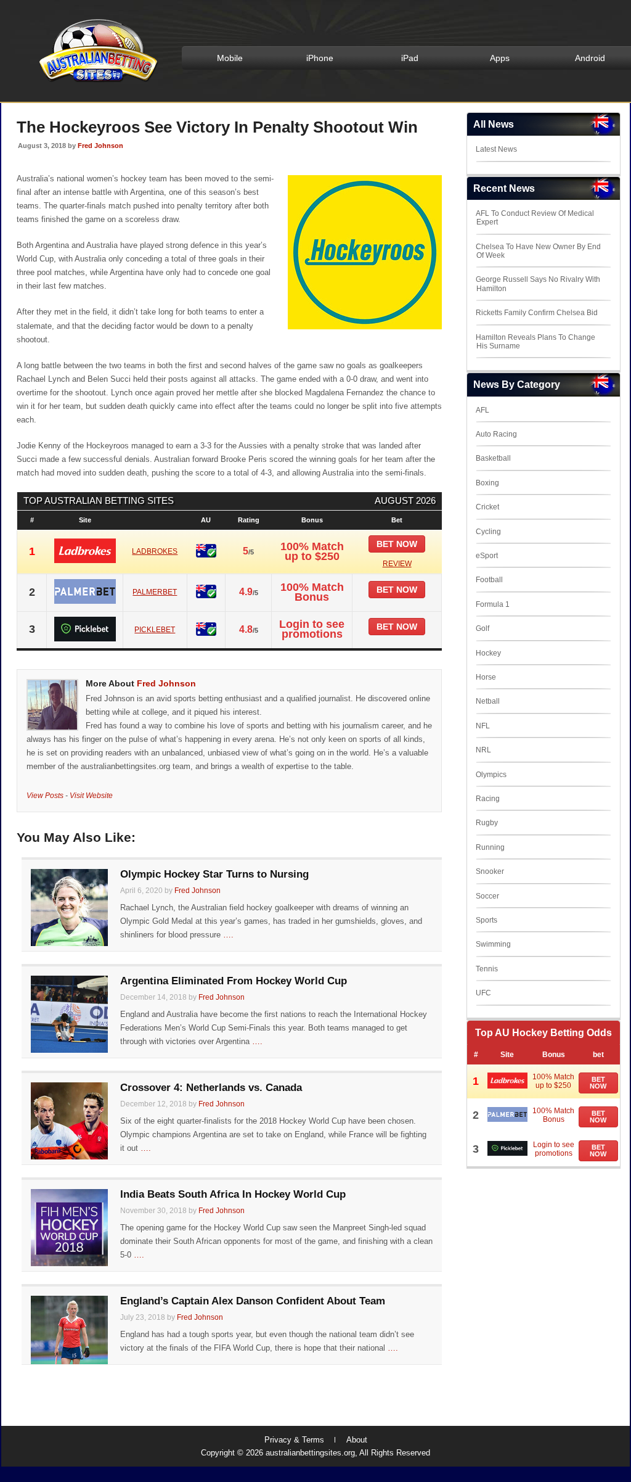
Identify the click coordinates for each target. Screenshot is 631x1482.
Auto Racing (496, 434)
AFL (482, 410)
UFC (483, 993)
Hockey (488, 653)
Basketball (493, 458)
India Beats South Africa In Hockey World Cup (233, 1194)
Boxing (487, 483)
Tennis (487, 969)
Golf (482, 628)
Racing (488, 798)
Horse (486, 677)
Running (490, 847)
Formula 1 (493, 604)
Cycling (488, 531)
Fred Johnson (100, 145)
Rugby (487, 822)
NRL (483, 750)
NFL (483, 726)
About (356, 1439)
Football (489, 579)
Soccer (487, 896)
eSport (487, 555)
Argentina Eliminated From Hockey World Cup (233, 981)
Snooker (490, 871)
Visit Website (91, 795)
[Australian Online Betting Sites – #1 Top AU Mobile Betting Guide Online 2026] (96, 81)
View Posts (44, 795)
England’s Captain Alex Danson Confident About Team (252, 1301)
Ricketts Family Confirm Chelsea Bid (537, 312)
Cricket (487, 507)
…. (228, 934)
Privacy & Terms (294, 1439)
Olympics (491, 774)
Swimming (493, 944)
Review (397, 563)
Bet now (397, 544)
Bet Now (598, 1083)
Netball (488, 701)
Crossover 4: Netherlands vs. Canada (211, 1087)
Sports (486, 920)
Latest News (496, 149)
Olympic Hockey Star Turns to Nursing (214, 874)
